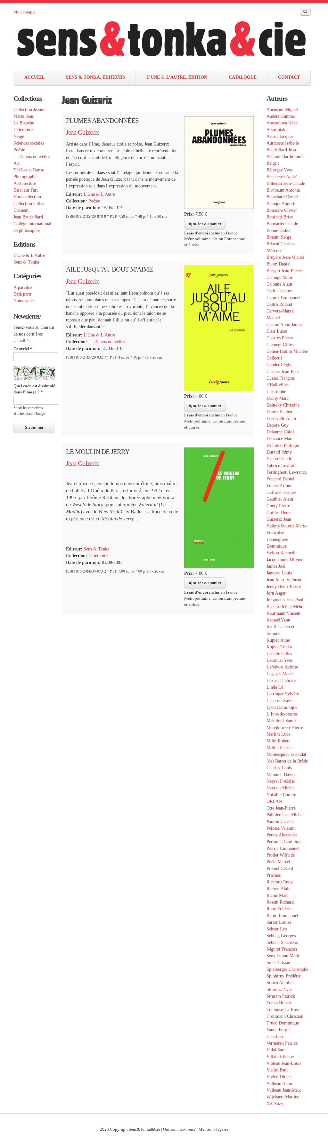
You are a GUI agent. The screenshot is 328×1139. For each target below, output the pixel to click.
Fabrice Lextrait (281, 465)
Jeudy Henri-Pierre (283, 586)
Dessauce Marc (279, 438)
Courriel (22, 348)
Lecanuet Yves (279, 660)
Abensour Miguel (282, 109)
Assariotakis (277, 129)
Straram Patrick (280, 996)
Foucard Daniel (280, 479)
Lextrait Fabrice (281, 680)
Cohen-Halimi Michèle (287, 351)
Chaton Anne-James (284, 324)
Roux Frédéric (279, 908)
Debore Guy (277, 425)
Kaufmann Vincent (283, 613)
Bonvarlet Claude (282, 223)
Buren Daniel (278, 264)
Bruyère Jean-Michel (285, 257)
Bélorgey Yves (279, 170)
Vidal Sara (275, 1050)
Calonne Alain (279, 284)
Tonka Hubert (278, 1003)
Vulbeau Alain (279, 1083)
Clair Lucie (276, 331)
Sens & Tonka (26, 262)
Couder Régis (278, 364)
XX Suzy (274, 1103)
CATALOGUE (243, 77)
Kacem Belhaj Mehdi (285, 606)
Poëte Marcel (278, 861)
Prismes (273, 875)
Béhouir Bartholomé (284, 156)
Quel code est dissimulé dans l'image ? (34, 389)
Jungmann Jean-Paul (284, 599)
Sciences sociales (28, 143)
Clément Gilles (279, 344)
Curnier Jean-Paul (282, 371)
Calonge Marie (279, 277)
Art (16, 163)
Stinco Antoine (279, 982)
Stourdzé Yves (279, 989)
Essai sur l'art (25, 190)
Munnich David (280, 774)
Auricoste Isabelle (282, 143)
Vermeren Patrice (282, 1043)
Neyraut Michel (280, 788)
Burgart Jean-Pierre (284, 270)
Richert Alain (278, 888)
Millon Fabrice (279, 747)
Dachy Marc (277, 398)
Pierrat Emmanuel (282, 848)
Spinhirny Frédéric (283, 976)
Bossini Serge (278, 237)
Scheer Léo (276, 929)
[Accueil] (167, 42)
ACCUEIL (34, 77)
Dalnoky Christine (282, 405)
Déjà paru (22, 294)
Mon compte (24, 12)
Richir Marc (277, 895)
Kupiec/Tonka (279, 647)
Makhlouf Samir (281, 720)
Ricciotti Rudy (279, 882)
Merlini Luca (278, 734)
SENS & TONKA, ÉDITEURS (95, 77)
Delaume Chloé (280, 432)
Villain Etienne (280, 1056)
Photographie (25, 176)
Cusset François (280, 378)
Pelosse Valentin (281, 828)
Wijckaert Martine (282, 1097)
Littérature (23, 129)
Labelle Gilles (279, 653)
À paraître (22, 287)
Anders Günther (280, 116)
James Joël (275, 566)
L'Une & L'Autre (29, 255)
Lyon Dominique (281, 707)
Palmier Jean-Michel (285, 814)
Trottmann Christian (284, 1016)
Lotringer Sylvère (282, 694)
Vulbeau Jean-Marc (283, 1090)
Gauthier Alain (279, 499)
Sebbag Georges (281, 935)
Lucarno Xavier (280, 700)
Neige (18, 136)
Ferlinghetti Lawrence (286, 472)
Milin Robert (278, 741)
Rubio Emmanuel (282, 915)
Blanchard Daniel (282, 196)
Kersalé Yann (278, 620)
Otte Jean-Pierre (281, 808)
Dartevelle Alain (281, 418)
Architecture (24, 183)
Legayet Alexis (279, 673)
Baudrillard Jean (281, 149)
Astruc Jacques (279, 136)
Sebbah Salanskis (282, 942)
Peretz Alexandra (281, 835)
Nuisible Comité (281, 794)
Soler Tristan (278, 962)
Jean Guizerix (82, 132)
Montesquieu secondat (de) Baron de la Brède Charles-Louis (287, 761)
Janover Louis (279, 573)
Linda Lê (274, 687)
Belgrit (272, 163)
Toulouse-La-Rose (282, 1009)
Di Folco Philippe (282, 445)
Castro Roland (279, 304)
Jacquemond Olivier (284, 559)
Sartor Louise (278, 922)
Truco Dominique (282, 1023)
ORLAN (274, 801)
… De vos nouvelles (31, 156)
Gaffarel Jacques (281, 492)
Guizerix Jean (278, 519)
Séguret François (281, 949)
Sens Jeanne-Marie (283, 955)
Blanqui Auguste (281, 203)
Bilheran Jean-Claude (285, 183)
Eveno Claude (279, 458)
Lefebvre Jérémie (282, 667)
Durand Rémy (279, 452)
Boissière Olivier (281, 210)
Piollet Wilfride (280, 855)
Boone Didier (278, 230)
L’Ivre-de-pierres (282, 714)
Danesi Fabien (279, 411)
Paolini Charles (280, 821)
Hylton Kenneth (280, 552)
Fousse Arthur (279, 485)
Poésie (19, 149)
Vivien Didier (278, 1076)
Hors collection (27, 196)
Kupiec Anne (278, 640)
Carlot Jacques (279, 291)
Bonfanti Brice (279, 217)
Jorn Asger (276, 593)
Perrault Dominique (284, 841)
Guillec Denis (278, 512)
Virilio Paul (277, 1070)
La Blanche (23, 123)
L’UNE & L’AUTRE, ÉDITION (176, 77)
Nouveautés (23, 300)
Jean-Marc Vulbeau (283, 579)
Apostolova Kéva (282, 123)
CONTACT (289, 77)
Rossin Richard (280, 902)
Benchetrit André (281, 176)
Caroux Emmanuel (283, 297)
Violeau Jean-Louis (283, 1063)
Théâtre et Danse (28, 170)
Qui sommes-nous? (179, 1129)
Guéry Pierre (278, 505)
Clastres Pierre (279, 338)
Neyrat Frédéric (280, 781)
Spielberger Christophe (287, 969)
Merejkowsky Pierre (284, 727)
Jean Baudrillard (28, 217)
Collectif (274, 358)
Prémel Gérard (279, 868)
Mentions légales (213, 1129)
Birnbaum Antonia (283, 190)
